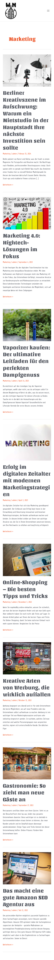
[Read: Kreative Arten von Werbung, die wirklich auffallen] (27, 658)
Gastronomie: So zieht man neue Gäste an (24, 792)
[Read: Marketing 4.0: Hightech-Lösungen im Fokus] (27, 213)
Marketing (7, 154)
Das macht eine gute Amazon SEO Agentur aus (25, 897)
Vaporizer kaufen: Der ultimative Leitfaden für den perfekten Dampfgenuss (26, 361)
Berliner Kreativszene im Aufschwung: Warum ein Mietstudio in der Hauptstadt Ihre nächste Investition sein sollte (25, 120)
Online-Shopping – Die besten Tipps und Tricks (25, 589)
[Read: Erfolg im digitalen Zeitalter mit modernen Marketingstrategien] (27, 442)
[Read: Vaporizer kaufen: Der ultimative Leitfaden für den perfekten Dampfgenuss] (27, 325)
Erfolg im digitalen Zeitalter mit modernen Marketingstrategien (26, 480)
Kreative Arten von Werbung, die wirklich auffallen (27, 687)
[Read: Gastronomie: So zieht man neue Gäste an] (27, 763)
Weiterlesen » (8, 184)
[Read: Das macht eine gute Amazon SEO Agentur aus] (27, 868)
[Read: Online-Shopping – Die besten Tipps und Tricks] (27, 560)
